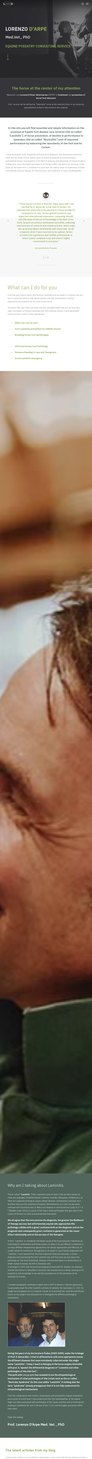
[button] (87, 4)
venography (28, 1375)
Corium (51, 1405)
